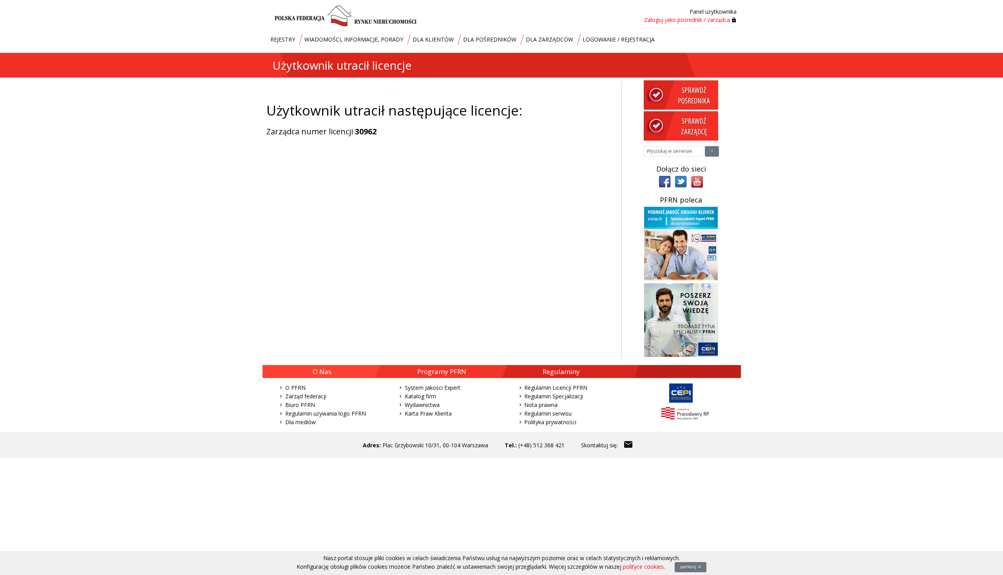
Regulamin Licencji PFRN (555, 387)
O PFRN (295, 387)
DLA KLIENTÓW (433, 39)
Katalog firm (420, 396)
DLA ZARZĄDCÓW (549, 39)
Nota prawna (541, 405)
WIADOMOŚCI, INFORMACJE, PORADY (353, 39)
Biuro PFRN (300, 405)
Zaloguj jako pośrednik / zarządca (687, 20)
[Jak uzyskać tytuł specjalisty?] (681, 319)
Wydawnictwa (422, 405)
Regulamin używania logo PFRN (325, 413)
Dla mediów (300, 422)
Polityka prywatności (550, 422)
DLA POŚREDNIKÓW (489, 39)
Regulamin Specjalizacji (553, 396)
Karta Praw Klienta (428, 413)
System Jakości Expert (432, 387)
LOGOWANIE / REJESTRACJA (619, 39)
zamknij (688, 567)
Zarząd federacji (305, 396)
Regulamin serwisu (548, 413)
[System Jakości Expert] (681, 243)
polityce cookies (643, 566)
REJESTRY (282, 39)
